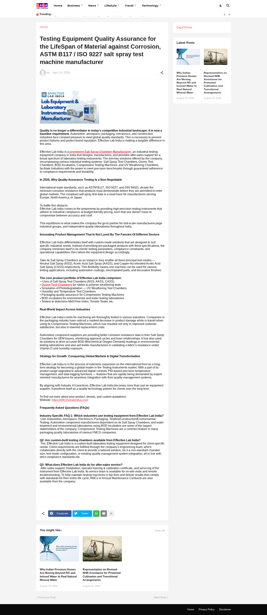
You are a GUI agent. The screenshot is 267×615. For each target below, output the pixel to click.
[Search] (228, 6)
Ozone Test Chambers (57, 284)
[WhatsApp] (96, 513)
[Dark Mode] (221, 6)
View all (160, 530)
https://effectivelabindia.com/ (70, 399)
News (92, 5)
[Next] (229, 14)
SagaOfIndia (184, 27)
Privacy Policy (207, 609)
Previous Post (47, 597)
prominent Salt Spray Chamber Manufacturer (100, 151)
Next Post (160, 597)
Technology (150, 5)
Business (73, 5)
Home (58, 5)
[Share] (162, 73)
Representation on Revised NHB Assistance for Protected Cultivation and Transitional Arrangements (102, 575)
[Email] (103, 513)
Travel (129, 5)
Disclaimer (225, 609)
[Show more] (111, 513)
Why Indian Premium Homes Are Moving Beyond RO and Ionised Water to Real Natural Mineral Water (58, 575)
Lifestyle (110, 5)
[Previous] (224, 14)
